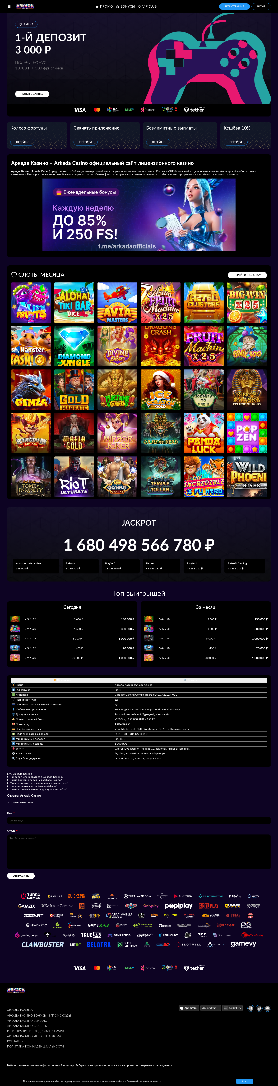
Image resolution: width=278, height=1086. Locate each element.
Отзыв (11, 830)
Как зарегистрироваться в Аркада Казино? (36, 777)
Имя (9, 813)
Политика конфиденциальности (35, 1046)
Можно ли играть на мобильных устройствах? (39, 783)
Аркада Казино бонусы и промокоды (39, 1015)
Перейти (22, 142)
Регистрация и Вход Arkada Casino (36, 1031)
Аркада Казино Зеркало (27, 1020)
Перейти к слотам (247, 275)
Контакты (15, 1041)
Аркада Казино (20, 1010)
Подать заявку (32, 94)
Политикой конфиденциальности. (144, 1081)
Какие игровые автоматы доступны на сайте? (38, 789)
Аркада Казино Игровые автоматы (36, 1036)
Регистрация (234, 6)
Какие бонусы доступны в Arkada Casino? (36, 780)
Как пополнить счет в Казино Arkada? (33, 786)
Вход (261, 6)
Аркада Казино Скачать (27, 1026)
